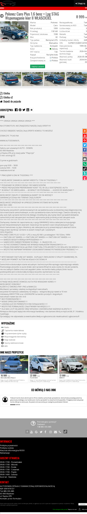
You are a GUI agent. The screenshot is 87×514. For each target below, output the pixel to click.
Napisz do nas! (65, 509)
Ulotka (6, 93)
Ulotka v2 (8, 97)
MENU (2, 8)
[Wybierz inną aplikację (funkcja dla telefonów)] (32, 110)
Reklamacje (5, 453)
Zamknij (82, 504)
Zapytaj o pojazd (37, 66)
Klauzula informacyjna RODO (12, 450)
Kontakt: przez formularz (10, 498)
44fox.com (84, 509)
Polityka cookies (7, 448)
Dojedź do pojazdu (12, 101)
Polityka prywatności (9, 445)
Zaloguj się (81, 3)
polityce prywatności (12, 505)
